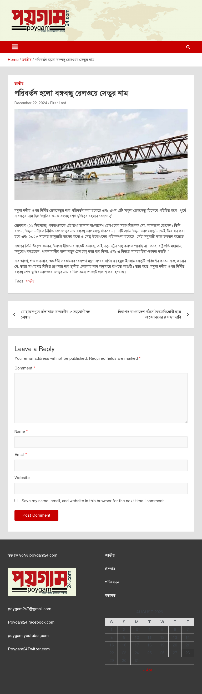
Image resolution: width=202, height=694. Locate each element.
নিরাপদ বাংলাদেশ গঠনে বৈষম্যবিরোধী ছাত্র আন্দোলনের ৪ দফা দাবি (149, 314)
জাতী (109, 555)
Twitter (34, 649)
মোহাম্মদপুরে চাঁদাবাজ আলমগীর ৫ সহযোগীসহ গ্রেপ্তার (55, 314)
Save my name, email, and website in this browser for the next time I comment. (93, 500)
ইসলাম (110, 568)
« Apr (147, 670)
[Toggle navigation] (15, 47)
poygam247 (18, 608)
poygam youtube (24, 635)
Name (21, 431)
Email (20, 454)
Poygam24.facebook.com (31, 622)
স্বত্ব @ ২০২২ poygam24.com (32, 555)
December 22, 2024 (30, 103)
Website (22, 477)
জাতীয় (18, 83)
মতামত (110, 595)
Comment (25, 368)
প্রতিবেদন (112, 582)
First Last (58, 103)
